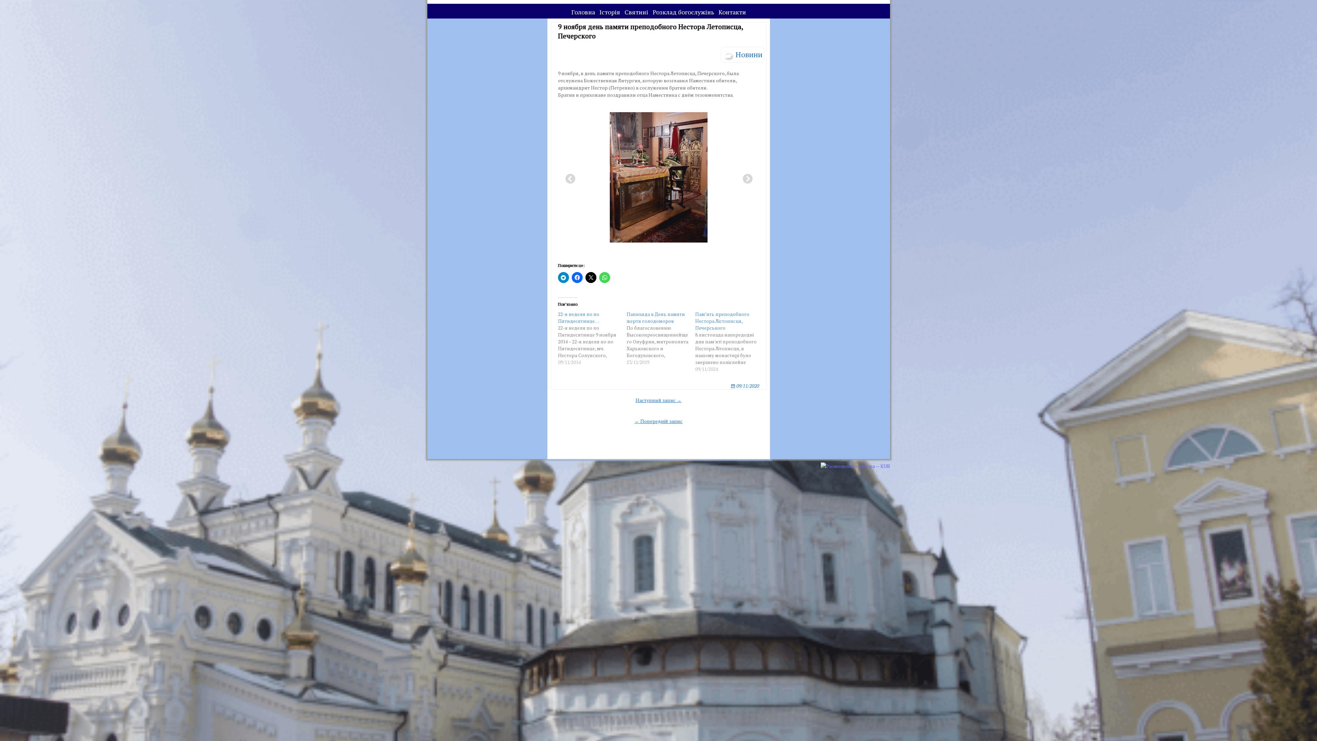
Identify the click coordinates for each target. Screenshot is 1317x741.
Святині (636, 12)
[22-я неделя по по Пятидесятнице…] (592, 338)
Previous (568, 177)
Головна (583, 12)
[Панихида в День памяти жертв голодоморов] (661, 338)
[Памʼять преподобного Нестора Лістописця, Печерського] (729, 342)
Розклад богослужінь (683, 12)
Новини (749, 54)
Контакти (732, 12)
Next (745, 177)
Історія (610, 12)
